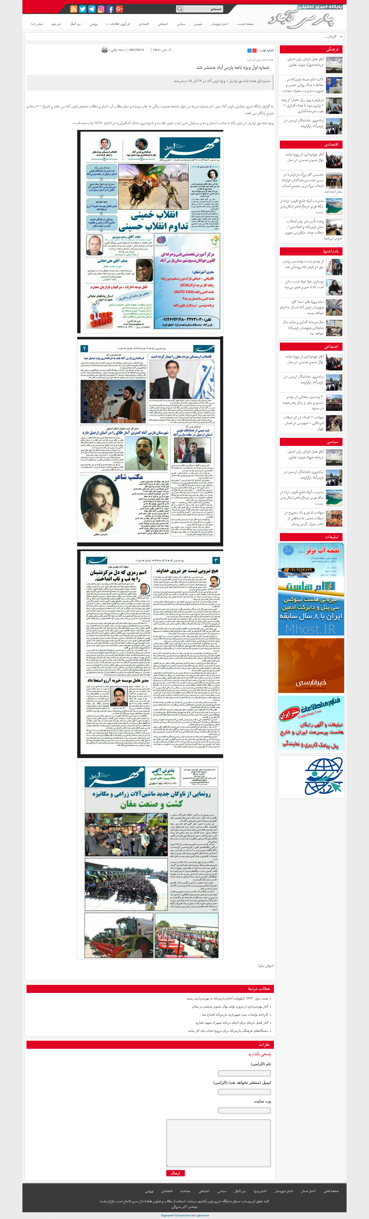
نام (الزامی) (261, 1064)
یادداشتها (330, 251)
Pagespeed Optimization (176, 1215)
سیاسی (181, 24)
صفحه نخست (245, 24)
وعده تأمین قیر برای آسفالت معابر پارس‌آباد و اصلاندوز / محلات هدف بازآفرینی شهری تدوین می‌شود (314, 229)
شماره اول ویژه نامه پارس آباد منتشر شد (233, 67)
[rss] (74, 9)
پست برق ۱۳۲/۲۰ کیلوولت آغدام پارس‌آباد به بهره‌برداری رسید (227, 998)
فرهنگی (332, 49)
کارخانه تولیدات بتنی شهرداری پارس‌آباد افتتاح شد (235, 1014)
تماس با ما (37, 24)
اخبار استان (308, 1191)
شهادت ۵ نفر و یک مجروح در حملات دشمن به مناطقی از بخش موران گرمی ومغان (304, 518)
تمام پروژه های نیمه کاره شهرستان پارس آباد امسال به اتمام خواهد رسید (302, 307)
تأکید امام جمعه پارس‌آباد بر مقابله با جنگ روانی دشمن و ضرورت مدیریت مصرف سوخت (303, 85)
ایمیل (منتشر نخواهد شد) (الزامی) (242, 1082)
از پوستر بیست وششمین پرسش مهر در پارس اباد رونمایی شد (303, 264)
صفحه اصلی (331, 1191)
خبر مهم (56, 24)
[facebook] (110, 9)
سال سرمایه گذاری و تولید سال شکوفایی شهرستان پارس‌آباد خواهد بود (303, 328)
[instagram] (101, 9)
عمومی (198, 24)
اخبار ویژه (260, 1191)
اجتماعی (163, 24)
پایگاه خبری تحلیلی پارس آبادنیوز (305, 16)
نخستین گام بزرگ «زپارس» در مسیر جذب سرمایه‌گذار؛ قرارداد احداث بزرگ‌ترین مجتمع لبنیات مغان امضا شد (312, 183)
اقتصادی (144, 24)
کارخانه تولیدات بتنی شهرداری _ (315, 36)
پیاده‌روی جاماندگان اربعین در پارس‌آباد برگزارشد (304, 123)
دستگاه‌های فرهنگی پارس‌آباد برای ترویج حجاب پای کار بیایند (228, 1031)
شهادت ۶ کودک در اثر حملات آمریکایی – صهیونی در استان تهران (303, 423)
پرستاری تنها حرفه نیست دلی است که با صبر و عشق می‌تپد (304, 284)
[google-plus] (119, 9)
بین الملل (75, 24)
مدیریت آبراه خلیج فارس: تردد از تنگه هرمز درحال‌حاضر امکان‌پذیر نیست (302, 206)
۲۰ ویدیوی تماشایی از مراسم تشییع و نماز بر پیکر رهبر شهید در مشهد (303, 402)
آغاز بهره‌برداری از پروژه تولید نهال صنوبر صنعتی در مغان (230, 1006)
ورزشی (94, 24)
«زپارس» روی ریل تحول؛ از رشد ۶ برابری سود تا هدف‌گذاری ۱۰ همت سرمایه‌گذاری (302, 105)
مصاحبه (185, 1191)
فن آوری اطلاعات (118, 24)
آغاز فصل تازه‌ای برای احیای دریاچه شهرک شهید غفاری (231, 1023)
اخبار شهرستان (219, 24)
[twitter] (83, 9)
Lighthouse (202, 1215)
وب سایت (262, 1101)
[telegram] (92, 9)
